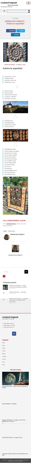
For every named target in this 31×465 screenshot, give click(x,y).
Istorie (3, 345)
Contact (4, 460)
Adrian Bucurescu (11, 223)
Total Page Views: (8, 327)
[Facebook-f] (14, 334)
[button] (4, 11)
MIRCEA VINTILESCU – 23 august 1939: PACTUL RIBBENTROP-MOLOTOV (18, 300)
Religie (3, 353)
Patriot (3, 342)
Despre (5, 231)
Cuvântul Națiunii (9, 3)
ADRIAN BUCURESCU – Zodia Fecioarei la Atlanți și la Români (18, 286)
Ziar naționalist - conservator (8, 318)
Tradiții (3, 351)
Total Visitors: (7, 325)
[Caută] (28, 11)
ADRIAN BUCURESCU (17, 234)
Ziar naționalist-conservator (6, 6)
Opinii (3, 362)
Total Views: (7, 323)
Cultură (15, 18)
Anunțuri (4, 359)
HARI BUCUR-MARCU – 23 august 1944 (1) (12, 437)
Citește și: (14, 220)
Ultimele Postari (11, 231)
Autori (3, 364)
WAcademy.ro (20, 461)
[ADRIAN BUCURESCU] (6, 237)
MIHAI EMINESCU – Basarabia (17, 292)
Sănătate (4, 356)
